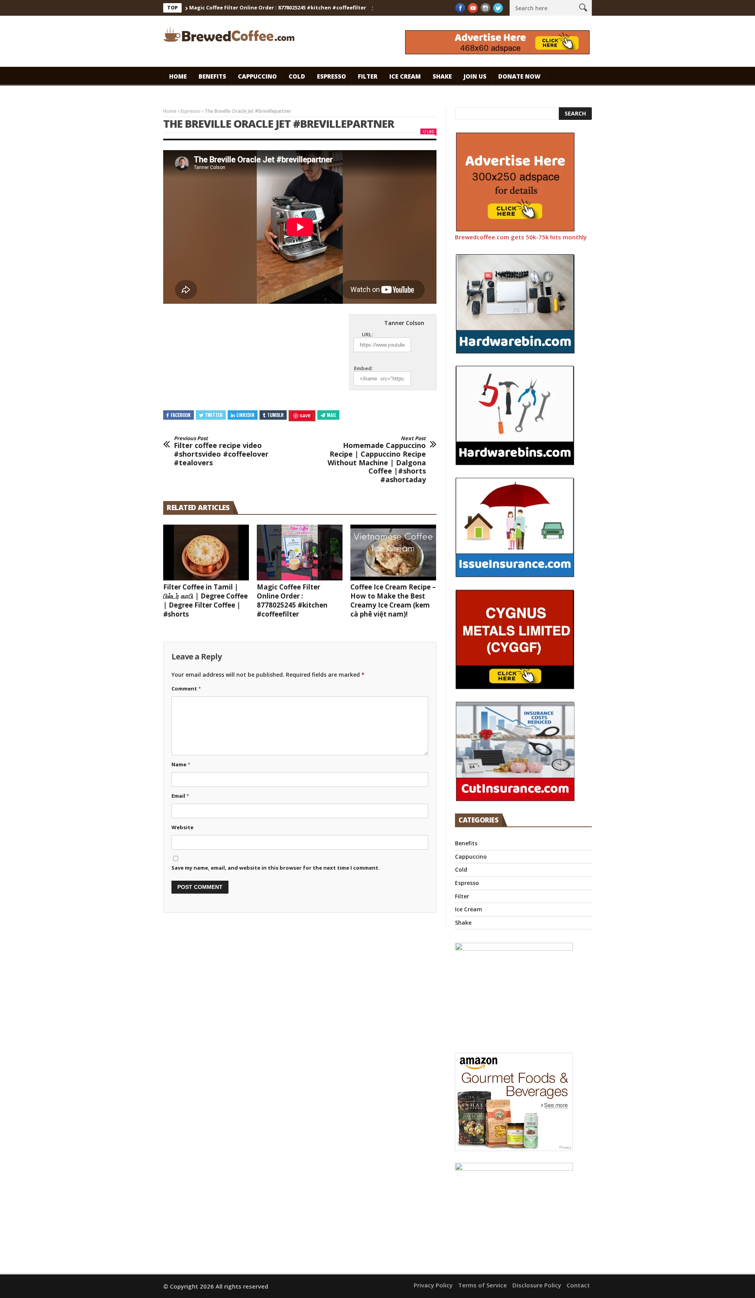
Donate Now (519, 76)
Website (182, 827)
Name (180, 764)
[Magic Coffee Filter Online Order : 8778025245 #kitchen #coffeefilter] (300, 552)
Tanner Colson (404, 323)
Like (430, 131)
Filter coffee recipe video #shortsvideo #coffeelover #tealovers (221, 451)
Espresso (331, 76)
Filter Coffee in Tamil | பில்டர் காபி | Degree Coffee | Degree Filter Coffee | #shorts (205, 600)
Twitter (214, 414)
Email (180, 795)
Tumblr (275, 414)
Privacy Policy (433, 1285)
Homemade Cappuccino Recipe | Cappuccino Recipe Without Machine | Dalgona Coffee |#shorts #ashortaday (377, 459)
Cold (297, 76)
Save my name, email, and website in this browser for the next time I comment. (275, 867)
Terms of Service (482, 1285)
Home (178, 76)
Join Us (475, 76)
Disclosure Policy (536, 1285)
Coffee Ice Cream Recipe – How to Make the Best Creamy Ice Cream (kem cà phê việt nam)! (393, 600)
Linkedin (245, 414)
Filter (368, 76)
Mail (331, 414)
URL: (367, 334)
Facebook (181, 414)
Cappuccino (257, 76)
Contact (578, 1285)
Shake (442, 76)
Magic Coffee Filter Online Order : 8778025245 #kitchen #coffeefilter (249, 7)
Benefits (212, 76)
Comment (186, 688)
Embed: (363, 368)
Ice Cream (405, 76)
